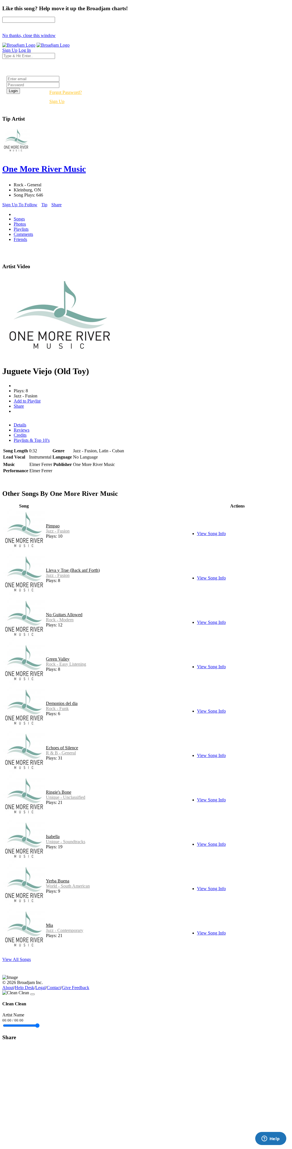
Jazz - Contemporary (64, 930)
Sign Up (56, 101)
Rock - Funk (57, 708)
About (8, 987)
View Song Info (211, 533)
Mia (49, 925)
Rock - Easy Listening (66, 664)
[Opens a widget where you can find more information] (270, 1139)
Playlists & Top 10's (32, 440)
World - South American (68, 886)
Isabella (53, 836)
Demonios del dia (62, 703)
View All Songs (16, 959)
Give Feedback (75, 987)
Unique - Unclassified (65, 797)
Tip (44, 204)
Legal (40, 987)
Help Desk (24, 987)
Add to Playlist (27, 401)
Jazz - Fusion (58, 531)
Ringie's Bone (58, 792)
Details (20, 424)
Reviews (21, 430)
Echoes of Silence (62, 747)
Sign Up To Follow (19, 204)
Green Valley (58, 659)
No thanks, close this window (29, 35)
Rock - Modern (60, 619)
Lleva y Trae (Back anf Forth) (73, 570)
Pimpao (53, 525)
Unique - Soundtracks (65, 841)
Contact (54, 987)
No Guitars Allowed (64, 614)
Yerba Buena (57, 880)
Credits (20, 435)
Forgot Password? (65, 92)
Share (56, 204)
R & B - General (61, 752)
